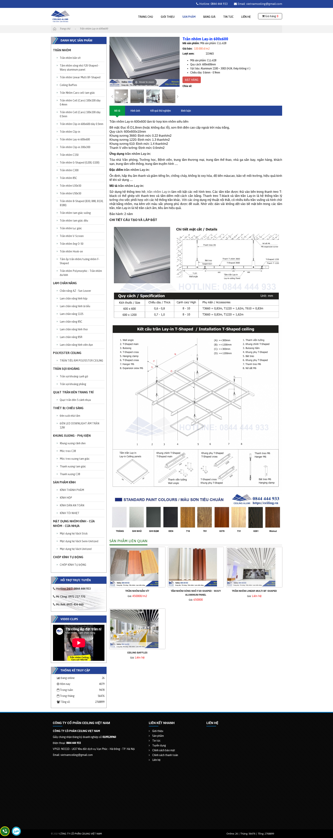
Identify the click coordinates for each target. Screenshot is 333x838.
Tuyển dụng (159, 745)
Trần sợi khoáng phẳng (73, 384)
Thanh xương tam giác (73, 466)
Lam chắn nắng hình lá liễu (75, 306)
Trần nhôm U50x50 (70, 193)
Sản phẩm (189, 16)
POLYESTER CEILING (67, 353)
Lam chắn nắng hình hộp (73, 298)
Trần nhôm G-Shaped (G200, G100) (79, 162)
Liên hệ (246, 16)
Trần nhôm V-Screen (72, 236)
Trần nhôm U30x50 (70, 185)
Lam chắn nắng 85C (71, 321)
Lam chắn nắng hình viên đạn (76, 344)
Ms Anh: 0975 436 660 (69, 604)
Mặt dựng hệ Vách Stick (74, 533)
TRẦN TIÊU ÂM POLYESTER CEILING (81, 360)
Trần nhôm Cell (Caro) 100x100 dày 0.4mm (80, 102)
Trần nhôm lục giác (71, 228)
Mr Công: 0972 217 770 (70, 596)
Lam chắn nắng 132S (71, 313)
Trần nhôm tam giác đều (74, 220)
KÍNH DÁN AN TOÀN (72, 505)
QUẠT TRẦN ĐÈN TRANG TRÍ (73, 392)
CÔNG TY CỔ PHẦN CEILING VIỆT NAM (80, 833)
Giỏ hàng (271, 16)
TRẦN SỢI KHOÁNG (66, 368)
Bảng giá (209, 16)
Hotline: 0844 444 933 (213, 3)
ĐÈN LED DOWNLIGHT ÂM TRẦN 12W (79, 425)
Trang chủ (145, 16)
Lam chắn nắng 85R (71, 337)
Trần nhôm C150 (69, 154)
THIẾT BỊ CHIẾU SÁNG (68, 408)
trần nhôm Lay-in (159, 191)
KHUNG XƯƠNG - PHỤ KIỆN (72, 435)
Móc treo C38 (68, 451)
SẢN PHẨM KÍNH (64, 482)
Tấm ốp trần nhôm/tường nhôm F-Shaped (79, 261)
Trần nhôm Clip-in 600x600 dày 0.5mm (81, 124)
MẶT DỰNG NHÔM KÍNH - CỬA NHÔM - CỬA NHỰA (74, 523)
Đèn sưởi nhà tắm (70, 415)
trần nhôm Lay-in (137, 153)
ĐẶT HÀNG (191, 79)
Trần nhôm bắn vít (70, 57)
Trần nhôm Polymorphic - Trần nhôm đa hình (81, 273)
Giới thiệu (168, 16)
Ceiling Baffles (68, 85)
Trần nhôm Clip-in (70, 131)
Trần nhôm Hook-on (71, 251)
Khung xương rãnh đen (73, 443)
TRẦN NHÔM (62, 50)
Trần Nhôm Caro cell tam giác (77, 92)
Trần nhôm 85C (68, 178)
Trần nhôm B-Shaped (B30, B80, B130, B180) (81, 203)
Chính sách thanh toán (165, 755)
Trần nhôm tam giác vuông (75, 212)
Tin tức (228, 16)
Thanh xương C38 (70, 474)
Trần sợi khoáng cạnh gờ (74, 376)
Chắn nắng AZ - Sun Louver (75, 290)
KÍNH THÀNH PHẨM (72, 490)
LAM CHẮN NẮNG (65, 283)
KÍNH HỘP (66, 497)
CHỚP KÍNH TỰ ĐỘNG (68, 557)
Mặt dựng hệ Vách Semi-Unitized (79, 541)
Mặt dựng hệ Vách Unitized (76, 549)
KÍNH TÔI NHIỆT (69, 513)
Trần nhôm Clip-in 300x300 (75, 147)
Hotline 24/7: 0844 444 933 (73, 588)
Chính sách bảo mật (163, 750)
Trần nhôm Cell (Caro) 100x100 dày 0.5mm (80, 114)
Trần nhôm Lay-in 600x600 (75, 139)
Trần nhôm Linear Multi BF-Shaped (80, 77)
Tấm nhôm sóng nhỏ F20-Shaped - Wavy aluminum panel (79, 67)
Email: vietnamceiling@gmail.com (259, 3)
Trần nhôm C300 (69, 170)
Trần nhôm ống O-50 (71, 243)
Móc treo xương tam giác (75, 458)
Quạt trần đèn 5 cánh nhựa (75, 399)
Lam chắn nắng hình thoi (74, 329)
